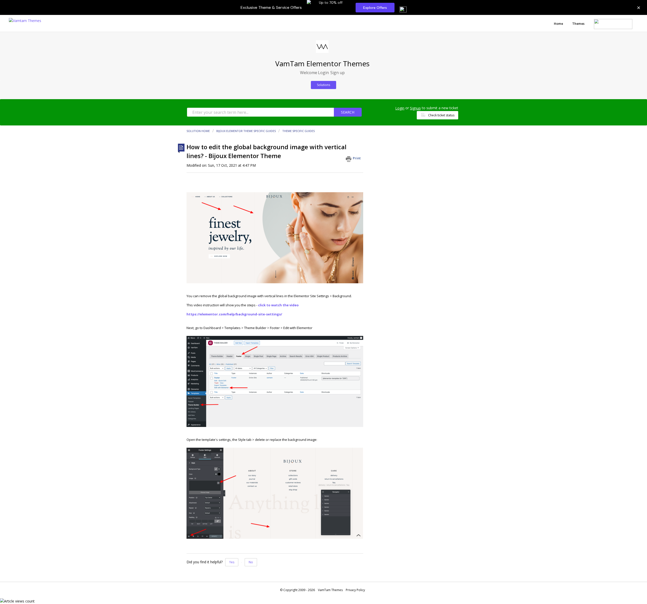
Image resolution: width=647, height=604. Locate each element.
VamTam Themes (330, 590)
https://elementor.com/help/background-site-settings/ (234, 314)
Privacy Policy (355, 590)
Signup (415, 108)
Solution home (199, 131)
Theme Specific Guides (298, 131)
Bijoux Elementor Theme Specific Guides (246, 131)
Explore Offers (375, 7)
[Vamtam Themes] (25, 20)
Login (399, 108)
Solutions (323, 85)
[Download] (314, 242)
